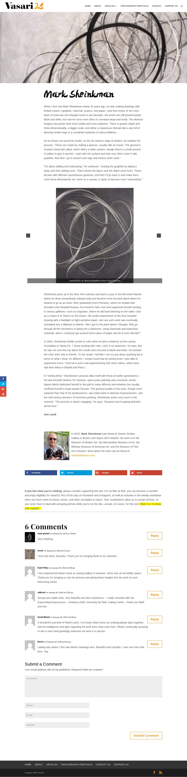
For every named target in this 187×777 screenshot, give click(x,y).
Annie (40, 551)
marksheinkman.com (83, 455)
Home (28, 765)
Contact (157, 6)
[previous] (28, 236)
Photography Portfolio (134, 6)
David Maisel (44, 617)
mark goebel (43, 533)
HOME (88, 6)
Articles (110, 6)
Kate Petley (43, 568)
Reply (155, 535)
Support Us (171, 6)
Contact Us (103, 765)
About (97, 6)
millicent (42, 592)
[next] (159, 236)
